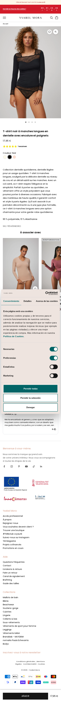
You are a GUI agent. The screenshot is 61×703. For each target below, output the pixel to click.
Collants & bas (10, 618)
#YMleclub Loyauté (12, 533)
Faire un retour (10, 572)
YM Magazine (9, 541)
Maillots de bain (10, 597)
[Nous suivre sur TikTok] (33, 466)
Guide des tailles (11, 583)
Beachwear (8, 604)
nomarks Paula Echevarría (16, 640)
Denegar (30, 407)
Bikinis (6, 601)
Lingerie (6, 615)
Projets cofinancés (12, 544)
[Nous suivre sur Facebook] (4, 466)
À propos (7, 519)
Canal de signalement (14, 576)
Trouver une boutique (13, 530)
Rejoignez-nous (10, 523)
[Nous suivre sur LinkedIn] (41, 466)
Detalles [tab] (28, 301)
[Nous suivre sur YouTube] (26, 466)
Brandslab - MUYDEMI (13, 636)
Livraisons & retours (12, 569)
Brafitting (7, 579)
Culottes (7, 611)
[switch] (54, 358)
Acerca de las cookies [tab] (47, 301)
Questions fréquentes (14, 562)
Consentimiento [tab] (11, 301)
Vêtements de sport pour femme (19, 626)
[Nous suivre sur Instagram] (11, 466)
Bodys (6, 643)
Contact (7, 565)
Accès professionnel (13, 516)
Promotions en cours (13, 548)
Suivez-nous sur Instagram (16, 537)
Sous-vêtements (11, 622)
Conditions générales (25, 661)
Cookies (41, 664)
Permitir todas (31, 388)
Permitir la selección (30, 398)
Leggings (7, 629)
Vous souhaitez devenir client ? (18, 526)
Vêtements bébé (11, 633)
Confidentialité (29, 664)
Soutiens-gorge (10, 608)
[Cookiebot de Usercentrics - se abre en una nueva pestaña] (45, 293)
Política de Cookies (13, 336)
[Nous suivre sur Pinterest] (19, 466)
